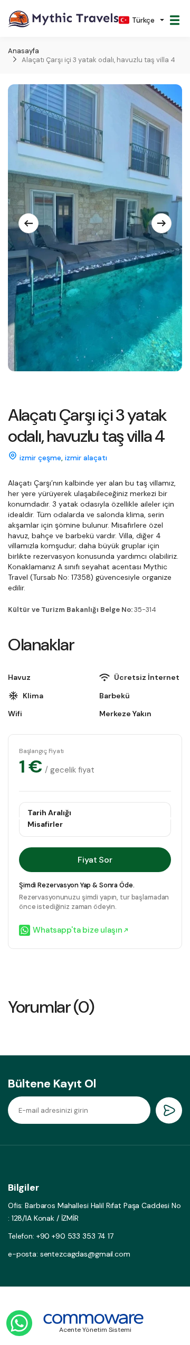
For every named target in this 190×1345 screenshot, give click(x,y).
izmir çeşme (40, 457)
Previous (28, 223)
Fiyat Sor (95, 859)
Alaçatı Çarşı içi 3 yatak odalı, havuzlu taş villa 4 (98, 59)
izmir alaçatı (86, 457)
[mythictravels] (63, 20)
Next (161, 223)
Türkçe (143, 20)
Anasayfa (23, 50)
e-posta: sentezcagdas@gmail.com (69, 1254)
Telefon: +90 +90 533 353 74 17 (60, 1236)
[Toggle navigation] (174, 20)
